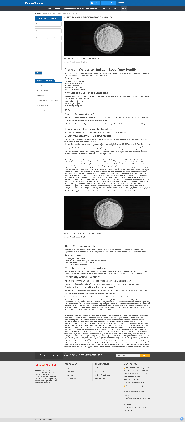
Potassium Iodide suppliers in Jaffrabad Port (109, 172)
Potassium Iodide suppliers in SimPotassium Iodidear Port (84, 343)
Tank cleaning (106, 144)
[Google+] (48, 355)
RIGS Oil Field (126, 144)
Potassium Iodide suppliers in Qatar (76, 185)
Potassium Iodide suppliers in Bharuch (77, 168)
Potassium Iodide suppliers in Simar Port (78, 187)
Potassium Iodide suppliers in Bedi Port (129, 166)
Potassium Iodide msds (98, 164)
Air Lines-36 (41, 95)
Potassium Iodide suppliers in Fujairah (111, 170)
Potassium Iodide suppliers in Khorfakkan (88, 175)
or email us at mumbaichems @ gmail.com (97, 154)
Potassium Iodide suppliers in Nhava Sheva (83, 181)
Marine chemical (74, 162)
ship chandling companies (98, 191)
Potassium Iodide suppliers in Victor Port (82, 189)
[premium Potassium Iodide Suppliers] (107, 38)
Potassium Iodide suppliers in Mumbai (77, 179)
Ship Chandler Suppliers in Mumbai (76, 191)
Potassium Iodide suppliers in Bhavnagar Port (108, 168)
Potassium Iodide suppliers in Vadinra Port (108, 187)
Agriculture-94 (42, 90)
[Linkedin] (57, 355)
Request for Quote (108, 3)
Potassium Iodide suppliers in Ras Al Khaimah (106, 185)
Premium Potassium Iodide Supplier (75, 237)
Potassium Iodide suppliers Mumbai (109, 189)
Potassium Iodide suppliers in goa (137, 170)
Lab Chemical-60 (94, 58)
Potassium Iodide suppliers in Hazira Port (78, 172)
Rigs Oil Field (136, 144)
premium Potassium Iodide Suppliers (75, 62)
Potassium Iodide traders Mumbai (135, 189)
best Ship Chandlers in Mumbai (77, 160)
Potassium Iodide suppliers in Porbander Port (126, 183)
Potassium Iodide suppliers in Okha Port (113, 181)
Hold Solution (116, 144)
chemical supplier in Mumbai (99, 160)
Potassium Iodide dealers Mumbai (93, 162)
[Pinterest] (53, 355)
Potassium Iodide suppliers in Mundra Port (106, 179)
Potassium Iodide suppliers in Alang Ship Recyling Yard (96, 166)
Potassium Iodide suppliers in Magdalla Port (118, 175)
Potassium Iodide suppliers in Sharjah (135, 185)
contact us (78, 154)
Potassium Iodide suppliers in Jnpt (113, 174)
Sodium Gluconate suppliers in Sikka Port (122, 191)
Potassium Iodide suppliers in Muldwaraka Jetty (128, 177)
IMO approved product (117, 160)
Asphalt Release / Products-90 (48, 101)
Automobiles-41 (42, 106)
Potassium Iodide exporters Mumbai (118, 162)
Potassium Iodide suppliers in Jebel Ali (87, 174)
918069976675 (139, 383)
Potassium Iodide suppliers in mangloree (96, 177)
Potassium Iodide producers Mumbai (120, 164)
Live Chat (96, 3)
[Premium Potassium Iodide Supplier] (107, 213)
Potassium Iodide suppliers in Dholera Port (83, 170)
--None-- (40, 85)
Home (39, 13)
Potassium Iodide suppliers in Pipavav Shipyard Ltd (92, 183)
